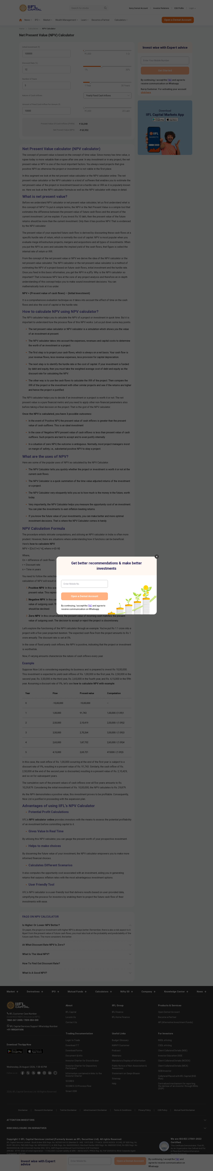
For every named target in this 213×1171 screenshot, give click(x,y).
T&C (90, 605)
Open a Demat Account (84, 596)
